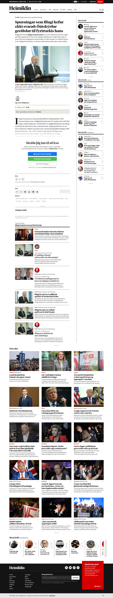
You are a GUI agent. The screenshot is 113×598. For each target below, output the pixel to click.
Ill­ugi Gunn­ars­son (43, 198)
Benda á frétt (29, 584)
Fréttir (36, 9)
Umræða (62, 9)
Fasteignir (28, 574)
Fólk (50, 9)
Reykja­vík (32, 201)
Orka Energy (25, 201)
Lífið (75, 9)
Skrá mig (75, 577)
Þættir (11, 588)
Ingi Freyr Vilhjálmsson (22, 103)
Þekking (69, 9)
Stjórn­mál (38, 201)
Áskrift (27, 578)
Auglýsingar (28, 586)
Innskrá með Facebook (43, 154)
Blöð (26, 576)
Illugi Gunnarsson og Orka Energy (31, 17)
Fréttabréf (28, 580)
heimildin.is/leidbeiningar (49, 167)
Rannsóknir (43, 9)
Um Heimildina (29, 582)
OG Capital (18, 201)
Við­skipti (44, 201)
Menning (55, 9)
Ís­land (66, 198)
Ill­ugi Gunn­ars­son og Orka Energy (56, 198)
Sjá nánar (52, 595)
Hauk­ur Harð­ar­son (33, 198)
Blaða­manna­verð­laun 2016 (21, 198)
